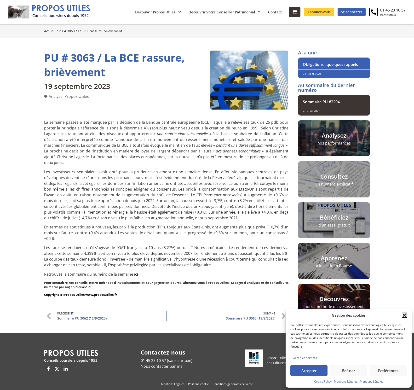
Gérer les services (305, 358)
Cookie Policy (323, 381)
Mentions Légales (345, 381)
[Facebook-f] (48, 369)
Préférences (388, 370)
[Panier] (294, 12)
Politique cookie (198, 384)
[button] (404, 315)
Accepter (308, 370)
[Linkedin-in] (65, 369)
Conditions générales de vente (233, 384)
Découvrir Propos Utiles (155, 12)
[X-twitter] (57, 369)
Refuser (348, 370)
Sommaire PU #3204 (321, 102)
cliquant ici (83, 287)
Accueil (50, 31)
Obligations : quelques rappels (330, 64)
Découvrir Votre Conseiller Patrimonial (222, 12)
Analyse (56, 96)
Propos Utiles (76, 96)
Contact (275, 12)
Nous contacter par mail (162, 366)
